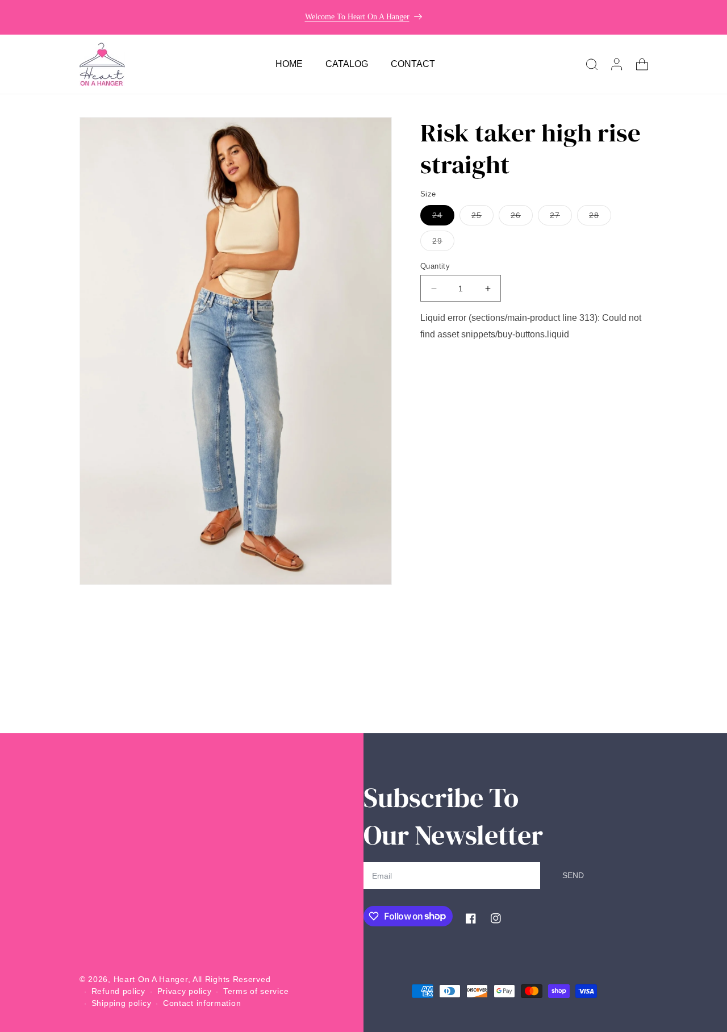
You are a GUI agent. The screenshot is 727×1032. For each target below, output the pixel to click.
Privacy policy (184, 991)
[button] (591, 64)
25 (482, 217)
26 (522, 217)
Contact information (202, 1003)
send (573, 875)
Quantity (435, 266)
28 (600, 217)
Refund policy (118, 991)
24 (443, 217)
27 (561, 217)
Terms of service (256, 991)
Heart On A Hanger (151, 979)
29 (443, 243)
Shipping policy (121, 1003)
